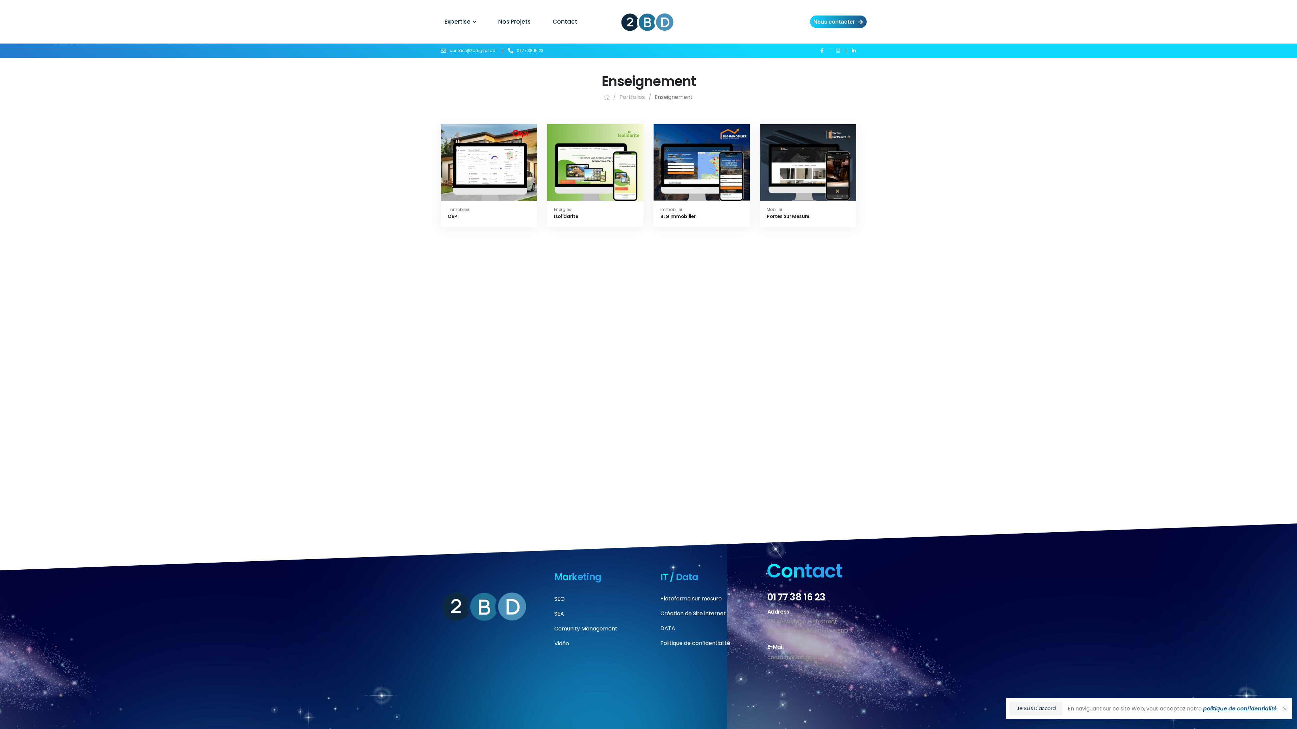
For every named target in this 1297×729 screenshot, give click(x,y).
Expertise (457, 22)
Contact (565, 22)
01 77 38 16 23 (796, 597)
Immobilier (458, 209)
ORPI (453, 216)
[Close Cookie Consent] (1285, 708)
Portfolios (632, 97)
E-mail (775, 647)
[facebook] (822, 50)
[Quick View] (478, 154)
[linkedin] (853, 50)
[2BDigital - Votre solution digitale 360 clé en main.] (647, 22)
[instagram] (837, 50)
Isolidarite (566, 216)
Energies (562, 209)
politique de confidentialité (1240, 708)
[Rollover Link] (489, 154)
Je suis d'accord (1036, 708)
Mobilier (774, 209)
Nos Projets (514, 22)
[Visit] (500, 154)
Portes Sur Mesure (788, 216)
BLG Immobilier (678, 216)
